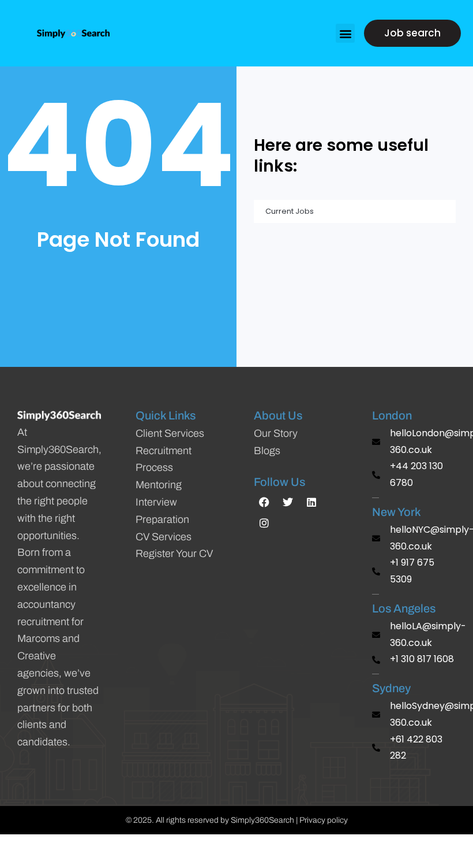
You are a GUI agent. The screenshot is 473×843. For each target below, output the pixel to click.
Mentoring (159, 485)
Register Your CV (174, 553)
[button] (345, 33)
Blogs (267, 450)
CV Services (164, 537)
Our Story (276, 433)
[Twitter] (287, 502)
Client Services (170, 433)
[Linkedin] (311, 502)
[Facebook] (264, 502)
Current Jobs (289, 211)
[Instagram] (264, 523)
